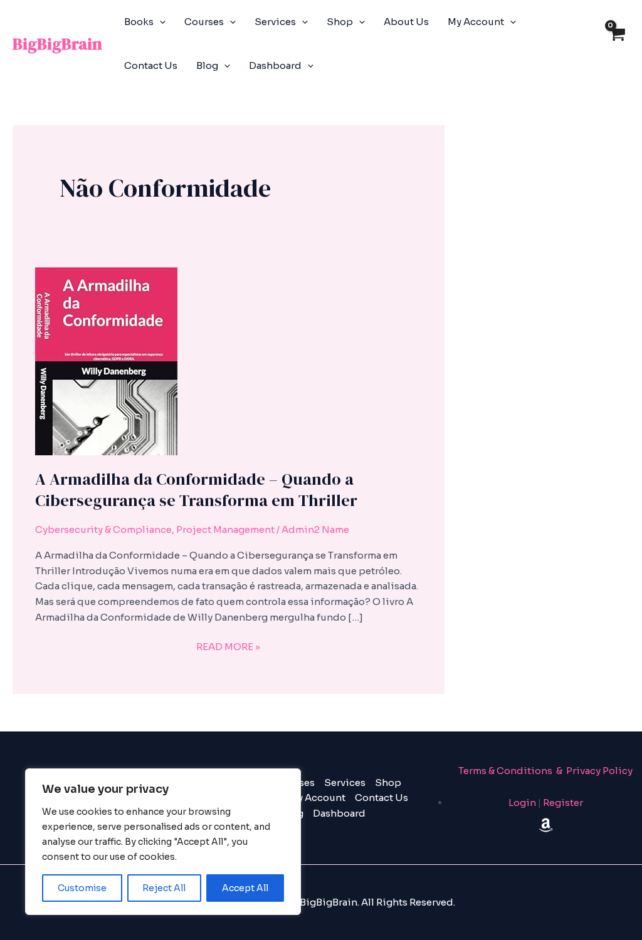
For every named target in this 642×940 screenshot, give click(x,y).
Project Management (225, 529)
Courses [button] (204, 22)
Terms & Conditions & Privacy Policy (545, 771)
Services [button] (275, 22)
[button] (160, 22)
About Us (406, 22)
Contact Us (150, 65)
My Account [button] (476, 22)
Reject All (164, 888)
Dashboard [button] (275, 65)
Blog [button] (207, 65)
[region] (163, 841)
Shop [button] (340, 22)
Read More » (228, 646)
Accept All (245, 888)
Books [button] (139, 22)
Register (563, 802)
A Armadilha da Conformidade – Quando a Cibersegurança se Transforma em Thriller (196, 490)
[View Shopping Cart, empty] (616, 44)
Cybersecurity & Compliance (103, 529)
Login (522, 802)
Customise (82, 888)
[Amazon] (546, 825)
